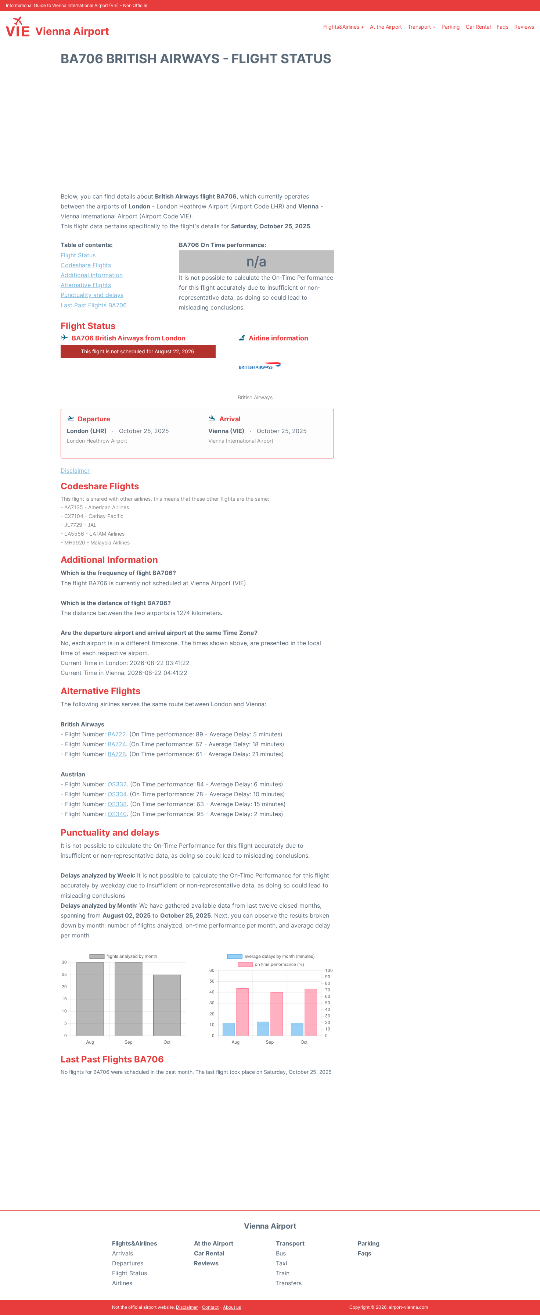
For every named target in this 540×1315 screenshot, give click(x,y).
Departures (127, 1263)
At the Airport (386, 27)
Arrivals (122, 1253)
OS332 (117, 784)
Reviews (524, 27)
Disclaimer (187, 1307)
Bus (281, 1253)
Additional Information (92, 275)
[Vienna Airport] (17, 26)
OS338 (117, 804)
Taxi (281, 1263)
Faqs (502, 27)
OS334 (117, 794)
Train (282, 1273)
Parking (451, 27)
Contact (210, 1307)
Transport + (422, 27)
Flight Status (78, 255)
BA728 (117, 754)
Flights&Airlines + (343, 27)
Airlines (122, 1283)
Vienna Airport (72, 31)
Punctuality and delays (92, 295)
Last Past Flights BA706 (94, 305)
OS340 (117, 814)
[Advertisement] (270, 132)
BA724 (117, 744)
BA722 (117, 734)
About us (232, 1307)
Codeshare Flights (86, 265)
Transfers (289, 1283)
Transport (290, 1243)
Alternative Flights (86, 285)
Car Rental (478, 27)
